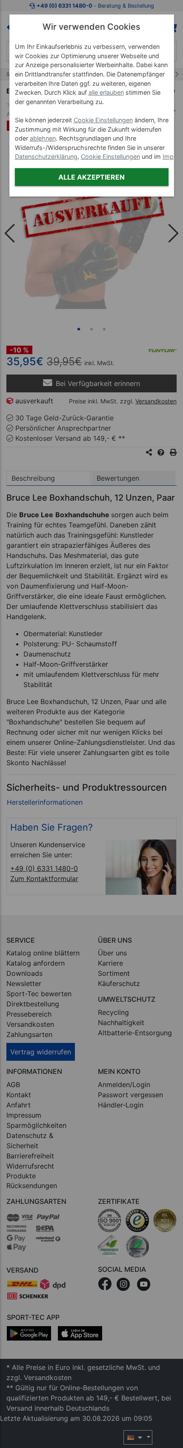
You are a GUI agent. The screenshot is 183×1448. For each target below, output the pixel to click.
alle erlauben (106, 92)
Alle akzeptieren (91, 177)
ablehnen (43, 138)
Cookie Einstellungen (103, 120)
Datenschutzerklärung (46, 156)
